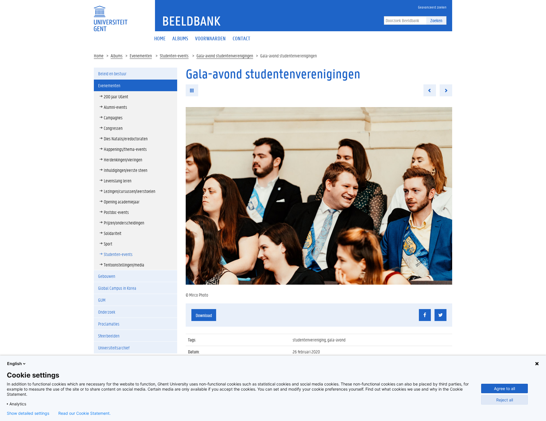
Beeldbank (191, 21)
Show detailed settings (28, 413)
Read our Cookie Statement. (84, 413)
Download (204, 315)
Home (99, 56)
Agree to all (504, 388)
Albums (117, 56)
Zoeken (436, 20)
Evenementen (141, 56)
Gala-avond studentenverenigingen (225, 56)
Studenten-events (174, 56)
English (14, 363)
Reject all (504, 399)
